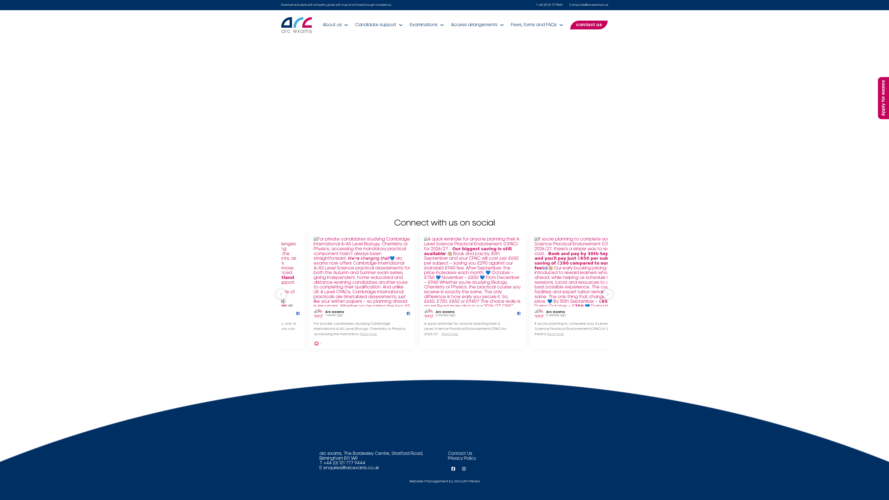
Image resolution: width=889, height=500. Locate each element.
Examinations (424, 25)
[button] (607, 294)
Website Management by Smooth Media (444, 481)
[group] (334, 290)
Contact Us (460, 454)
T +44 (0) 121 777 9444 (549, 5)
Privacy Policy (462, 458)
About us (332, 25)
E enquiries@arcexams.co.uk (589, 5)
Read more (340, 334)
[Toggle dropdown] (346, 25)
